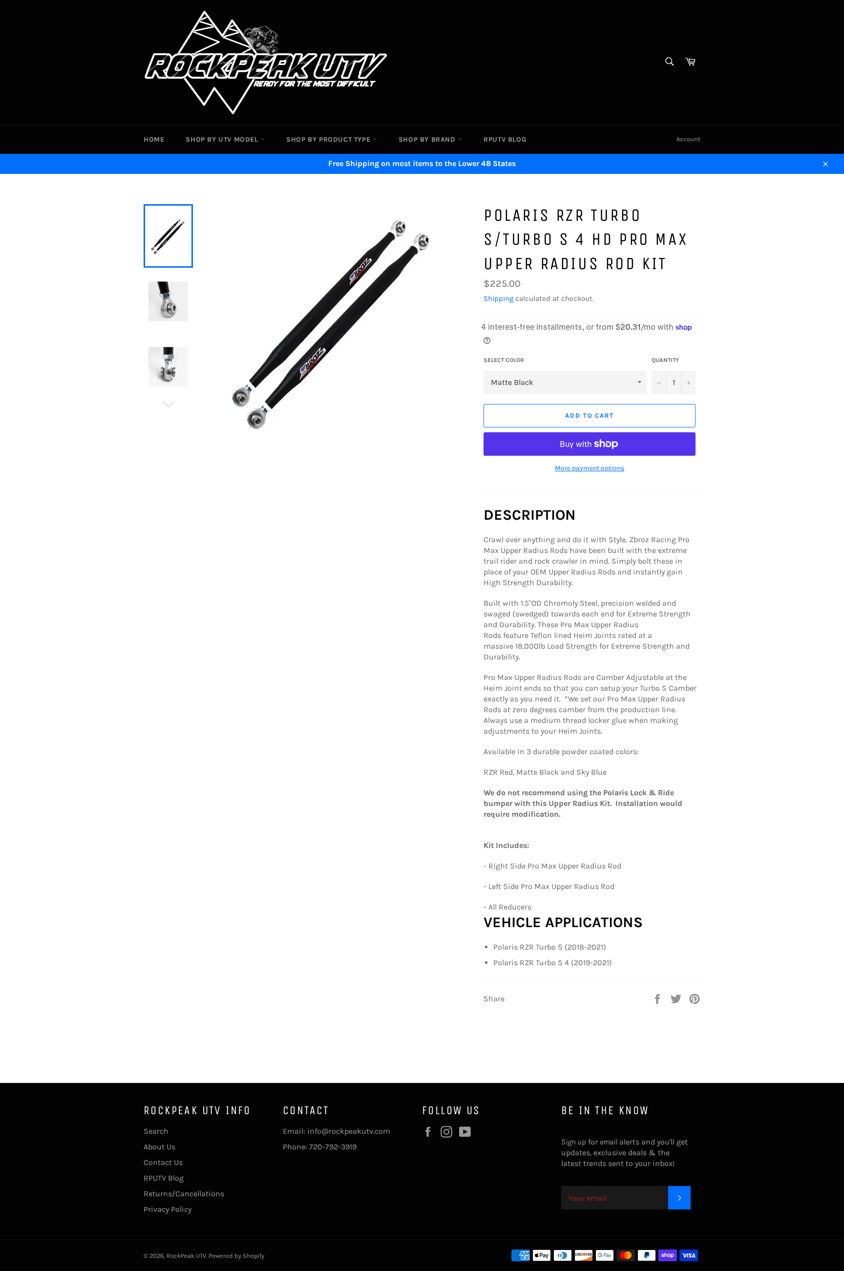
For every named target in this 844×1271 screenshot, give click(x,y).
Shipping (498, 298)
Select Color (504, 360)
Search (156, 1131)
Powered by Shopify (236, 1255)
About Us (159, 1146)
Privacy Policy (167, 1209)
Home (154, 139)
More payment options (589, 468)
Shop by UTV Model (223, 139)
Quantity (665, 360)
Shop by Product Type (329, 139)
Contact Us (163, 1162)
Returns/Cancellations (184, 1193)
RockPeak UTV (186, 1255)
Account (688, 139)
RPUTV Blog (505, 139)
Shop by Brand (428, 139)
